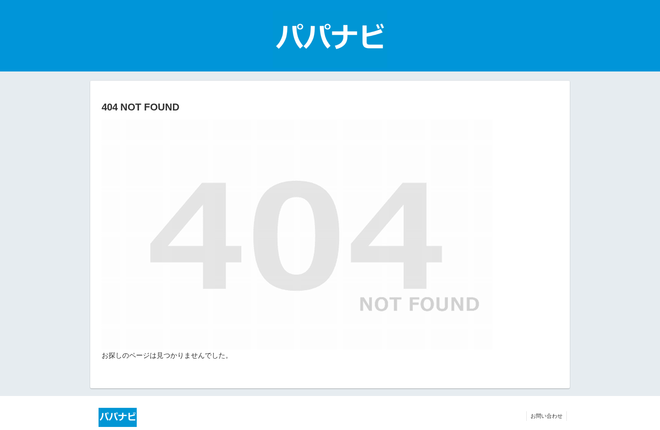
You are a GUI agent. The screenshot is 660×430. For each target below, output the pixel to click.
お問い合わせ (547, 416)
